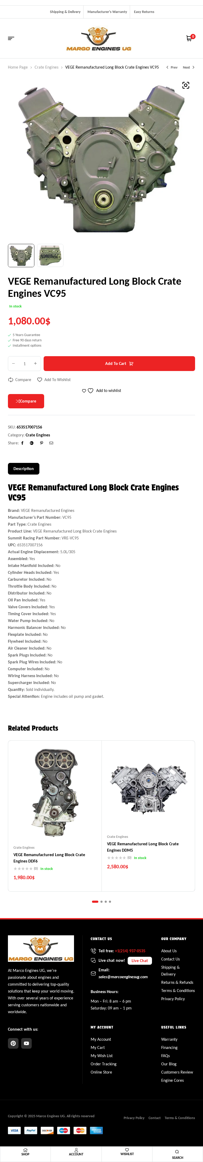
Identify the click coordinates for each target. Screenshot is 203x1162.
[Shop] (25, 1150)
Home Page (18, 67)
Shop (25, 1154)
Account (76, 1154)
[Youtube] (26, 1043)
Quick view (65, 829)
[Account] (76, 1150)
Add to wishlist (57, 379)
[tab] (23, 469)
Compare (23, 379)
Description (23, 468)
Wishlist (127, 1154)
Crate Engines (46, 67)
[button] (186, 85)
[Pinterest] (13, 1043)
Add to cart (115, 363)
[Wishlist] (127, 1150)
